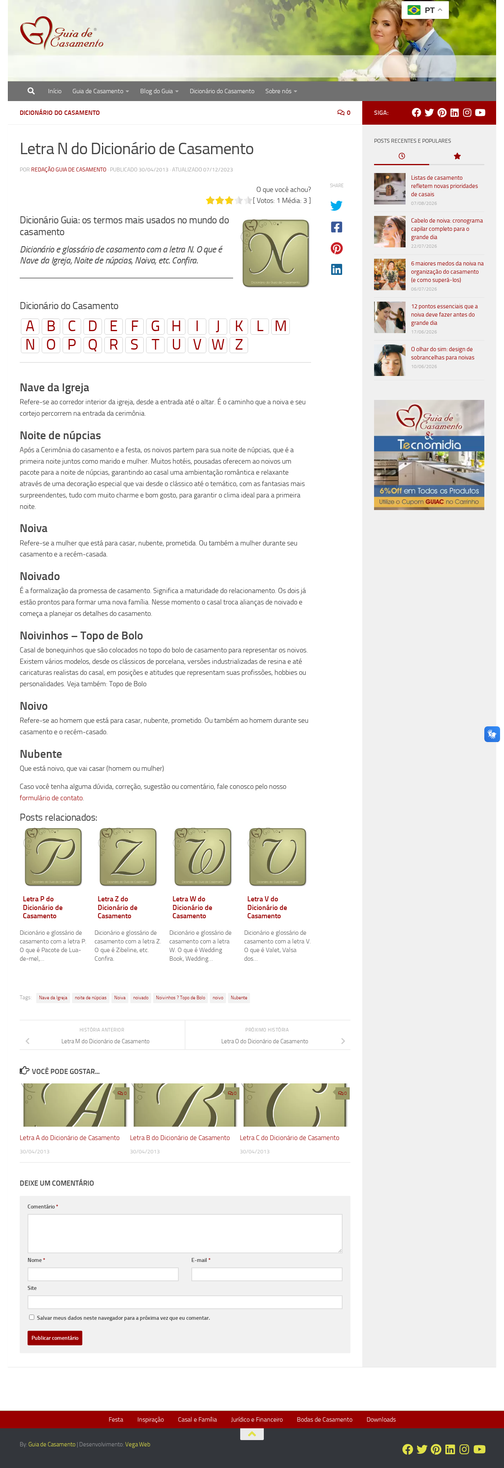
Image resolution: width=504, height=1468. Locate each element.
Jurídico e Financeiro (257, 1419)
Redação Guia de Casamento (68, 169)
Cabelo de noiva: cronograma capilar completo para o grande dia (447, 229)
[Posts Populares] (456, 156)
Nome (36, 1260)
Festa (116, 1419)
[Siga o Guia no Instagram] (467, 112)
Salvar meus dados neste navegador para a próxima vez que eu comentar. (123, 1318)
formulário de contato (51, 798)
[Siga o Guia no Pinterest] (442, 112)
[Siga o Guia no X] (429, 112)
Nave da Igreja (53, 997)
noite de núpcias (91, 997)
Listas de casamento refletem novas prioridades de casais (444, 186)
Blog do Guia (156, 91)
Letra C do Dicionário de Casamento (289, 1138)
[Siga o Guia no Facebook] (416, 112)
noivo (218, 997)
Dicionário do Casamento (222, 91)
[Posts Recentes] (401, 156)
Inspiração (150, 1419)
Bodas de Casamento (324, 1419)
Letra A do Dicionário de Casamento (70, 1138)
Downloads (381, 1419)
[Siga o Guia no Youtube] (479, 112)
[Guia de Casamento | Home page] (62, 33)
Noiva (120, 997)
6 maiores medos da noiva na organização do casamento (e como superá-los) (447, 272)
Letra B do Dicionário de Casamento (180, 1138)
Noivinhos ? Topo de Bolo (180, 997)
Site (32, 1288)
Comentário (43, 1206)
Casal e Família (197, 1419)
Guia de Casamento (97, 91)
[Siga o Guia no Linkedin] (454, 112)
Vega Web (137, 1444)
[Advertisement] (429, 650)
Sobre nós (278, 91)
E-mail (201, 1260)
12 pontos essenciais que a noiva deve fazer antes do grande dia (444, 314)
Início (54, 91)
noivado (140, 997)
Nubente (239, 997)
